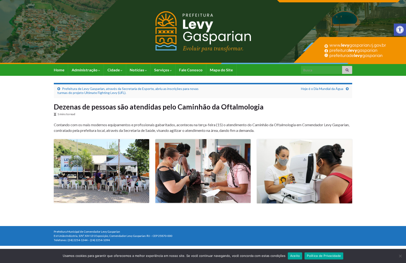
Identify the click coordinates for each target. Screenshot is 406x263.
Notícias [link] (137, 70)
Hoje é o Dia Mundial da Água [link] (322, 89)
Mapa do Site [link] (221, 70)
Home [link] (59, 70)
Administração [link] (85, 70)
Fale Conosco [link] (191, 70)
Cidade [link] (114, 70)
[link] (400, 30)
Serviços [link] (162, 70)
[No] (400, 256)
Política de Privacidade (324, 256)
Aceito (295, 256)
